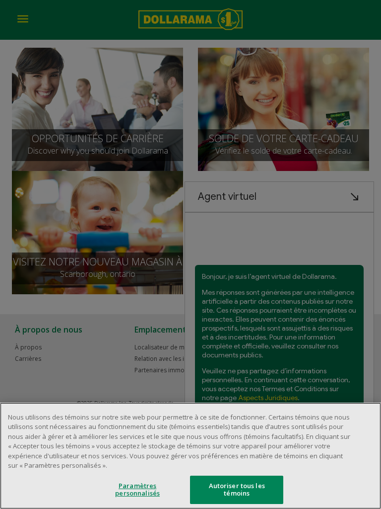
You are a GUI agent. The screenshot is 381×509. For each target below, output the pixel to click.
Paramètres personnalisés (137, 489)
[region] (190, 456)
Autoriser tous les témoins (237, 489)
